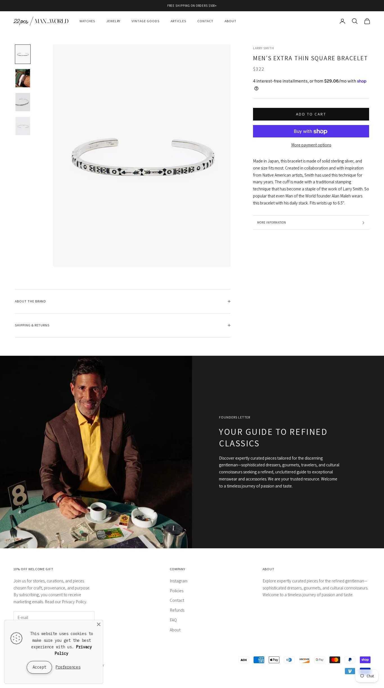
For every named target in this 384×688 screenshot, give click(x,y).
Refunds (177, 610)
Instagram (179, 581)
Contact (205, 21)
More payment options (311, 145)
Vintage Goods (145, 21)
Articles (178, 21)
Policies (176, 590)
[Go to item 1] (23, 54)
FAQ (173, 620)
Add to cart (311, 114)
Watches (87, 21)
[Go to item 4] (23, 126)
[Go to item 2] (23, 78)
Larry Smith (263, 48)
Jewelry (113, 21)
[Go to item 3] (23, 102)
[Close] (98, 624)
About (230, 21)
